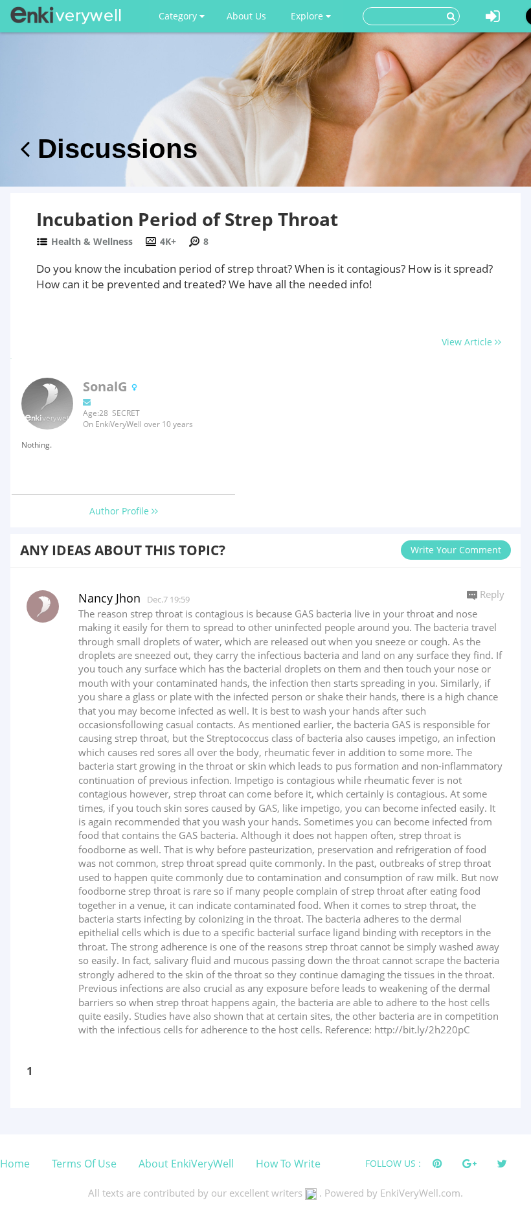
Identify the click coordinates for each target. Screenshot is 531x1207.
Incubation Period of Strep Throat (187, 219)
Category (179, 16)
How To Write (288, 1163)
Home (15, 1163)
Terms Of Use (84, 1163)
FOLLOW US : (393, 1163)
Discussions (114, 148)
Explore (308, 16)
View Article (468, 342)
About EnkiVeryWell (186, 1163)
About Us (246, 16)
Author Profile (120, 511)
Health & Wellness (92, 241)
